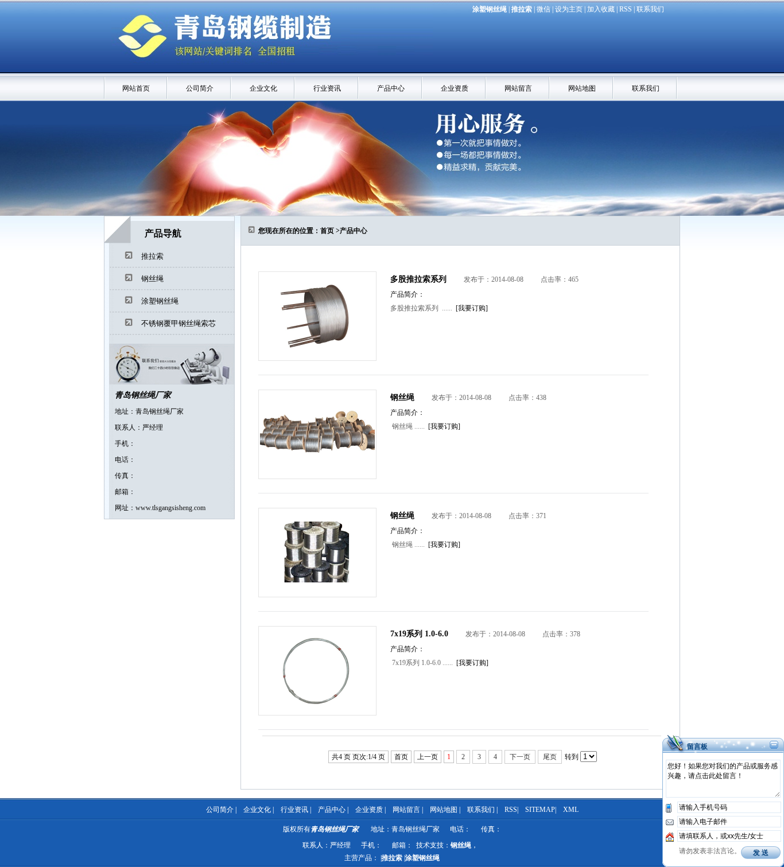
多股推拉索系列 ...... (421, 308)
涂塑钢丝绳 (489, 9)
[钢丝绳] (317, 477)
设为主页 (569, 9)
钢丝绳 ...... (407, 426)
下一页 (520, 757)
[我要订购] (472, 308)
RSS (625, 9)
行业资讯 (327, 88)
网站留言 (518, 88)
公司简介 (200, 88)
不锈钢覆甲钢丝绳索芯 (178, 323)
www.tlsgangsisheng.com (170, 508)
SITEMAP (540, 810)
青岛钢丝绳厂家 (143, 395)
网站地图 (582, 88)
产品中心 (391, 88)
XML (571, 810)
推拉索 (521, 9)
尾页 (550, 757)
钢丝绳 (152, 278)
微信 (543, 9)
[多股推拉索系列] (317, 359)
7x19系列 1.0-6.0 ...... (421, 663)
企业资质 (454, 88)
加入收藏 (601, 9)
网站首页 (136, 88)
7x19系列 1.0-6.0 (419, 633)
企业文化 (263, 88)
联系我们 (650, 9)
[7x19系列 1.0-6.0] (317, 713)
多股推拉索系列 (418, 279)
